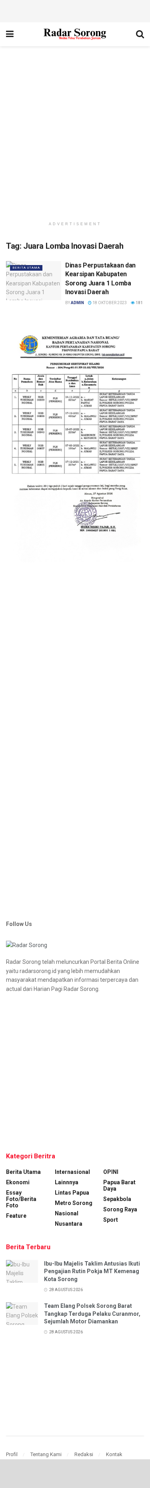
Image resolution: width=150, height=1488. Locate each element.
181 (139, 303)
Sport (110, 1220)
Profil (12, 1454)
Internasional (72, 1172)
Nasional (66, 1213)
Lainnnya (66, 1182)
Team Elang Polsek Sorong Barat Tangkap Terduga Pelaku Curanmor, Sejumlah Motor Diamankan (92, 1314)
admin (77, 303)
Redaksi (83, 1454)
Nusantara (68, 1224)
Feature (16, 1216)
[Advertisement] (75, 10)
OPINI (110, 1172)
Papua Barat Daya (119, 1185)
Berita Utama (26, 267)
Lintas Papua (72, 1192)
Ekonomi (18, 1182)
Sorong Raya (120, 1209)
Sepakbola (117, 1199)
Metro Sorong (73, 1203)
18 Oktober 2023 (109, 303)
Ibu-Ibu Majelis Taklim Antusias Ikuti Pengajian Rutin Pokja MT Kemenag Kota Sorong (92, 1271)
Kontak (114, 1454)
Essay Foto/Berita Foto (21, 1199)
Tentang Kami (46, 1454)
